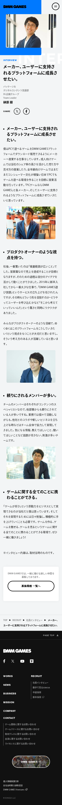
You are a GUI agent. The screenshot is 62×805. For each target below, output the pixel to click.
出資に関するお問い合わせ (17, 739)
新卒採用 (37, 697)
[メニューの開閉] (55, 6)
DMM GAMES (29, 761)
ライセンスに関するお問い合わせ (20, 743)
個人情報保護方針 (11, 781)
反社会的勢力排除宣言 (13, 785)
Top (5, 620)
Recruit (16, 620)
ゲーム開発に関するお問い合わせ (20, 724)
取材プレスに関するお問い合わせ (20, 734)
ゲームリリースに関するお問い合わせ (22, 729)
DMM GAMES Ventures (13, 790)
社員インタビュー (34, 620)
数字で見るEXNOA (41, 687)
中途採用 (37, 692)
